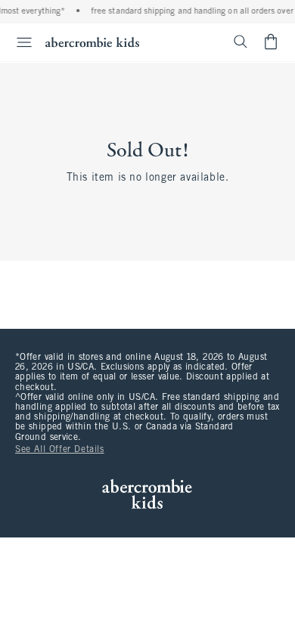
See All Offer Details (59, 449)
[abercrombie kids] (92, 42)
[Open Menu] (18, 42)
